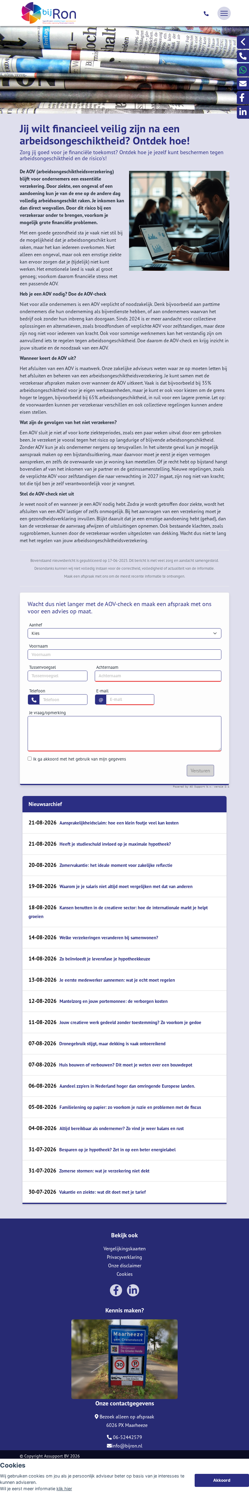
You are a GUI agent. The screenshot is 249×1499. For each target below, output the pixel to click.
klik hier (64, 1488)
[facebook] (243, 97)
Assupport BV (56, 1456)
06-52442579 (127, 1437)
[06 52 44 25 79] (243, 69)
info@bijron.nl (127, 1446)
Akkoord (221, 1480)
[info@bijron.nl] (243, 84)
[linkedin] (243, 111)
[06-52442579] (207, 13)
